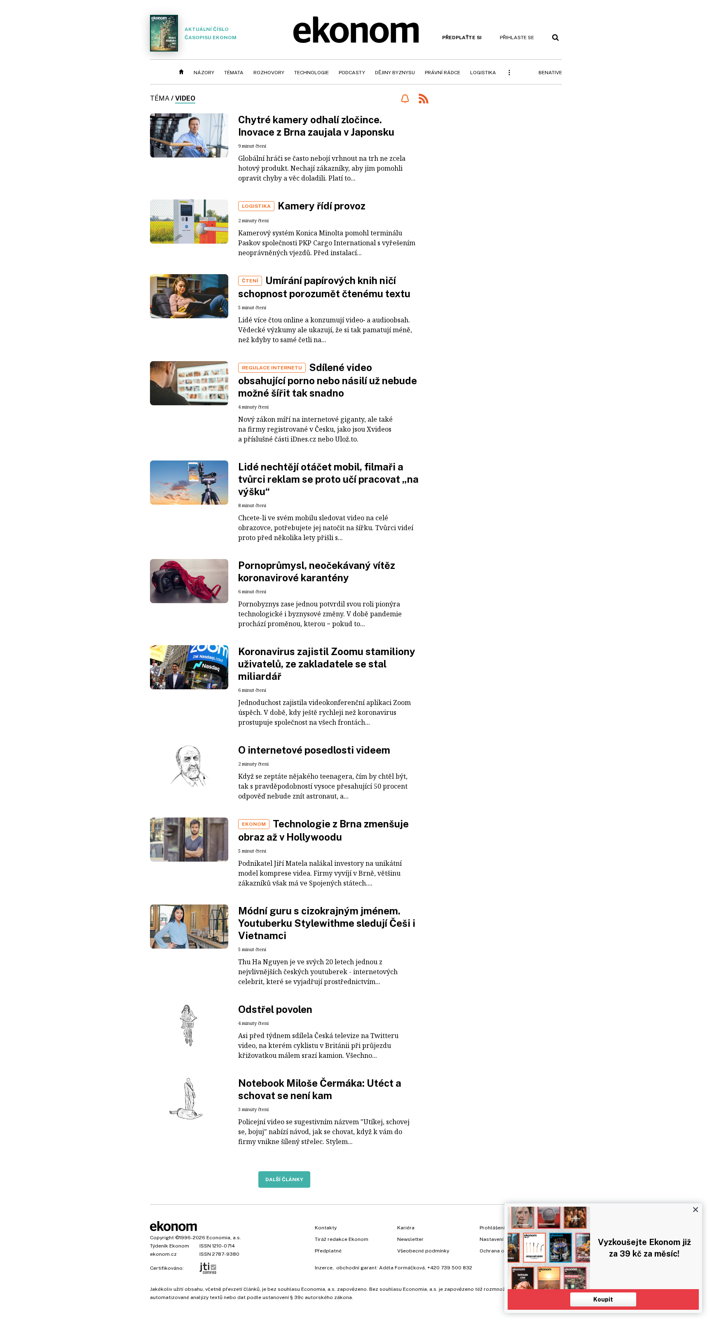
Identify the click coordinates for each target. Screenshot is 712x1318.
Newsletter (410, 1239)
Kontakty (326, 1228)
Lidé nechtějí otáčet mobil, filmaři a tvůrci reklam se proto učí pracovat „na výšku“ (328, 479)
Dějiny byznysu (395, 72)
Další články (284, 1179)
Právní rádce (442, 72)
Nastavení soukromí (504, 1239)
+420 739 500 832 (449, 1268)
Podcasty (352, 72)
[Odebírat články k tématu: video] (405, 98)
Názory (204, 72)
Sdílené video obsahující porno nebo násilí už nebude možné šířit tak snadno (327, 380)
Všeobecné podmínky (423, 1251)
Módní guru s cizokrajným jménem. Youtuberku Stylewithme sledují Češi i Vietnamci (326, 923)
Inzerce (324, 1268)
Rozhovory (268, 72)
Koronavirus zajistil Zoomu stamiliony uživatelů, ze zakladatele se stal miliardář (326, 664)
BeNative (550, 72)
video (185, 98)
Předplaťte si (462, 37)
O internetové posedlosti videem (314, 750)
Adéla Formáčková (402, 1268)
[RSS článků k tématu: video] (424, 100)
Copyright (162, 1237)
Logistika (483, 72)
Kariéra (406, 1228)
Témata (234, 72)
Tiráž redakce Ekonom (341, 1239)
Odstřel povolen (275, 1009)
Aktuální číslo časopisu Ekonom (211, 33)
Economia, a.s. (223, 1237)
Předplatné (328, 1251)
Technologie (311, 72)
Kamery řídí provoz (321, 205)
